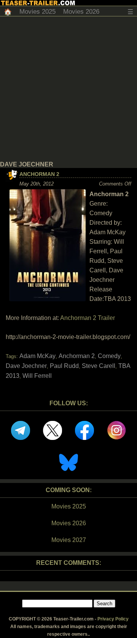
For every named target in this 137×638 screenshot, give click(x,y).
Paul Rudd (64, 366)
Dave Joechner (26, 366)
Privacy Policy (113, 619)
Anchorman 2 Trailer (87, 318)
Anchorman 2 (39, 174)
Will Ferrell (37, 376)
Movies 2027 (68, 540)
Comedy (109, 356)
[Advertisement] (68, 88)
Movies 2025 (37, 11)
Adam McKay (37, 356)
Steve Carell (98, 366)
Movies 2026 (81, 11)
